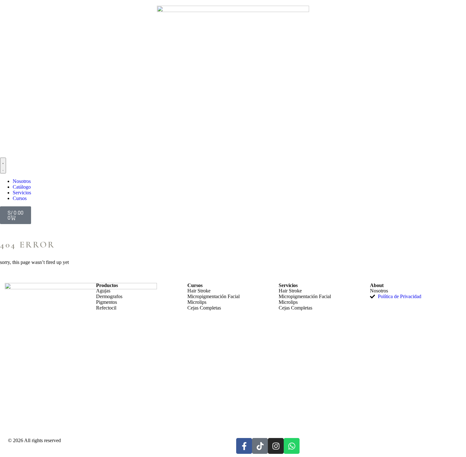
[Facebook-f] (244, 446)
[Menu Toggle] (3, 165)
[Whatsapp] (292, 446)
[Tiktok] (260, 446)
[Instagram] (276, 446)
